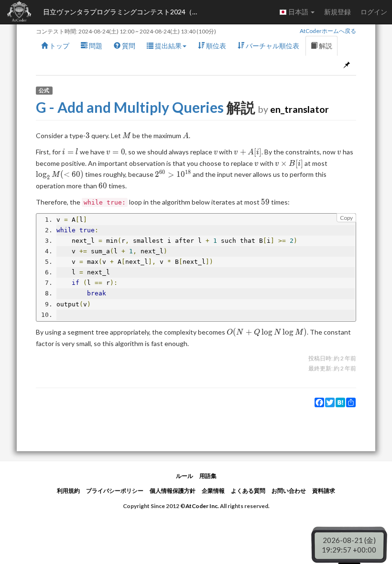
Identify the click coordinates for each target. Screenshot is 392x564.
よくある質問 (248, 490)
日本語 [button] (298, 12)
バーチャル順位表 (271, 46)
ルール (184, 475)
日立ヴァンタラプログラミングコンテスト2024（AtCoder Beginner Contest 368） (124, 12)
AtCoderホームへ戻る (328, 30)
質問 (127, 46)
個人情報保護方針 (173, 490)
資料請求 (323, 490)
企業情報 (213, 490)
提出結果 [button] (167, 46)
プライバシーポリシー (114, 490)
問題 (94, 46)
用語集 (208, 475)
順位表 (215, 46)
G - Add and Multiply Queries (130, 107)
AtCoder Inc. (202, 506)
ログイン (373, 12)
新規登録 (337, 12)
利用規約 (68, 490)
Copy (346, 217)
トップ (58, 46)
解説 (324, 46)
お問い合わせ (289, 490)
